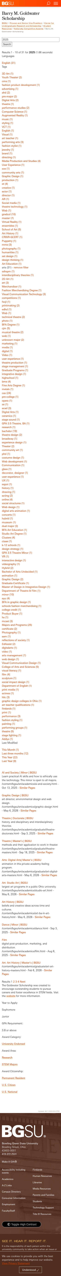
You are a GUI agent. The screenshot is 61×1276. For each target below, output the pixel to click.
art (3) (5, 282)
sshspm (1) (8, 271)
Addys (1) (7, 739)
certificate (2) (9, 628)
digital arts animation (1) (16, 510)
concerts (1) (9, 514)
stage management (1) (15, 366)
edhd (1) (6, 309)
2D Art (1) (7, 278)
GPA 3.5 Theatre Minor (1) (17, 552)
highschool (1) (10, 377)
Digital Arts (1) (10, 412)
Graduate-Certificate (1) (15, 583)
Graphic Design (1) (12, 176)
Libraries (37, 1182)
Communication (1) (13, 465)
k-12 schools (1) (11, 545)
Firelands (37, 1169)
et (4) (5, 183)
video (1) (7, 651)
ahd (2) (6, 92)
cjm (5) (6, 328)
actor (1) (7, 191)
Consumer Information (13, 1198)
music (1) (7, 119)
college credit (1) (11, 609)
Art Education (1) (11, 263)
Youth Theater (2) (12, 77)
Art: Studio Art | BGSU (15, 882)
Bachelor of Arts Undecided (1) (19, 571)
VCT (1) (6, 126)
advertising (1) (10, 88)
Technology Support (43, 1207)
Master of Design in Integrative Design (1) (26, 586)
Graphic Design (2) (12, 579)
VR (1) (5, 556)
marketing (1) (9, 343)
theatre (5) (8, 731)
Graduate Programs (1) (15, 370)
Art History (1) (10, 233)
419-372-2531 (9, 1154)
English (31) (8, 62)
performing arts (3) (13, 142)
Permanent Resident (13, 1078)
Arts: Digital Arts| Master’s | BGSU (21, 859)
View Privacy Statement (16, 1263)
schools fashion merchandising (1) (21, 606)
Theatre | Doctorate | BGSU (17, 818)
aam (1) (6, 636)
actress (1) (8, 693)
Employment (8, 1204)
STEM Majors (9, 1064)
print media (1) (10, 689)
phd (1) (6, 453)
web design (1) (10, 659)
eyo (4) (6, 598)
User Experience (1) (13, 164)
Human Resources (42, 1176)
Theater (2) (8, 446)
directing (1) (9, 157)
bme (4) (6, 381)
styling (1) (7, 123)
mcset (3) (7, 621)
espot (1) (7, 484)
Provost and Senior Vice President (26, 23)
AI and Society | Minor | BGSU (19, 772)
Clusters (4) (8, 537)
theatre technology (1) (14, 206)
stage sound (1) (11, 419)
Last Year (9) (9, 761)
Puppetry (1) (9, 240)
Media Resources (42, 1188)
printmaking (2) (11, 305)
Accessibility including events (13, 1171)
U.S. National (9, 1091)
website (10, 995)
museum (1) (9, 522)
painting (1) (8, 723)
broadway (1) (9, 438)
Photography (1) (11, 632)
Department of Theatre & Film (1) (21, 590)
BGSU (5, 23)
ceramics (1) (9, 415)
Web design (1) (10, 507)
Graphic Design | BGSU (15, 795)
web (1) (6, 335)
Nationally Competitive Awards (28, 29)
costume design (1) (13, 457)
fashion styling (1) (12, 720)
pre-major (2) (9, 96)
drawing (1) (8, 491)
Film (4, 939)
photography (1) (11, 248)
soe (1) (6, 168)
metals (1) (7, 389)
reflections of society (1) (16, 640)
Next (22, 981)
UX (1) (5, 480)
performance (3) (11, 716)
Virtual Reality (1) (11, 221)
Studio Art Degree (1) (14, 533)
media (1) (7, 347)
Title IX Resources (42, 1214)
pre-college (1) (10, 396)
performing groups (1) (14, 727)
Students (37, 1201)
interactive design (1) (14, 560)
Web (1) (6, 210)
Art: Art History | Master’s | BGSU (21, 962)
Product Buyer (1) (12, 613)
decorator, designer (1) (15, 472)
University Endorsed (13, 1043)
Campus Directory (11, 1191)
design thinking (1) (12, 259)
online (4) (7, 499)
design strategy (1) (12, 548)
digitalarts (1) (9, 647)
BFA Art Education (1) (14, 529)
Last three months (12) (15, 753)
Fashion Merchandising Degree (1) (21, 290)
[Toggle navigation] (56, 3)
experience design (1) (14, 442)
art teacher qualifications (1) (18, 704)
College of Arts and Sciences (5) (20, 666)
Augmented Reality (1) (15, 115)
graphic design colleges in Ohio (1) (22, 700)
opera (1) (7, 400)
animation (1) (9, 575)
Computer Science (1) (14, 111)
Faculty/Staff (8, 1210)
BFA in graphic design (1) (16, 602)
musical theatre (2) (12, 332)
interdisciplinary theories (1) (18, 275)
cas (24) (6, 393)
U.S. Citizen (9, 1084)
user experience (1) (13, 358)
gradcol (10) (9, 214)
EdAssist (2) (8, 644)
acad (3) (6, 408)
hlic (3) (6, 697)
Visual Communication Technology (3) (24, 294)
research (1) (8, 427)
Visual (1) (7, 134)
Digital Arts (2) (10, 100)
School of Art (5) (11, 229)
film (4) (6, 674)
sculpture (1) (9, 678)
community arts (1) (13, 172)
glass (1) (6, 469)
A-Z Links (7, 1185)
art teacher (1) (10, 138)
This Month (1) (10, 749)
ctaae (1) (7, 541)
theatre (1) (8, 104)
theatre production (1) (14, 362)
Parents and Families (43, 1195)
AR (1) (5, 199)
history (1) (7, 488)
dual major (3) (10, 526)
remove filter (21, 267)
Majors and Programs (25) (17, 624)
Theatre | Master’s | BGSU (17, 841)
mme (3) (7, 244)
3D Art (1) (7, 73)
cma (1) (6, 81)
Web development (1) (14, 461)
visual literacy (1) (11, 670)
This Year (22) (9, 757)
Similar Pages (27, 787)
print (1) (6, 712)
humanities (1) (10, 252)
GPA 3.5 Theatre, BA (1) (15, 423)
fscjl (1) (6, 301)
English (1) (8, 130)
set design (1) (9, 256)
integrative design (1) (14, 373)
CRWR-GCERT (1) (12, 237)
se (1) (5, 404)
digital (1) (7, 351)
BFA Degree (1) (10, 324)
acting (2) (7, 495)
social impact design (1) (15, 682)
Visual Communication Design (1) (21, 662)
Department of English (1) (17, 685)
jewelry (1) (8, 149)
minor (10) (8, 594)
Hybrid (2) (7, 567)
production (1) (10, 180)
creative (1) (8, 187)
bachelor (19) (9, 431)
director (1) (8, 195)
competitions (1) (11, 297)
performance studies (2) (15, 107)
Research (7, 1057)
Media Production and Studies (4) (21, 161)
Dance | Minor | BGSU (14, 924)
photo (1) (7, 320)
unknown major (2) (13, 339)
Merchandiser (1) (11, 286)
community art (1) (12, 450)
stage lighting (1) (11, 735)
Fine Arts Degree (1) (13, 385)
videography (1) (11, 564)
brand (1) (7, 153)
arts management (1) (14, 655)
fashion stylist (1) (11, 145)
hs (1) (5, 617)
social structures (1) (13, 503)
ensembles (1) (10, 225)
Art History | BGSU (13, 901)
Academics (7, 1179)
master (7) (8, 218)
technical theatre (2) (13, 317)
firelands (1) (8, 708)
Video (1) (7, 355)
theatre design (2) (12, 434)
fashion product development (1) (21, 84)
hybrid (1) (7, 518)
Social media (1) (11, 202)
